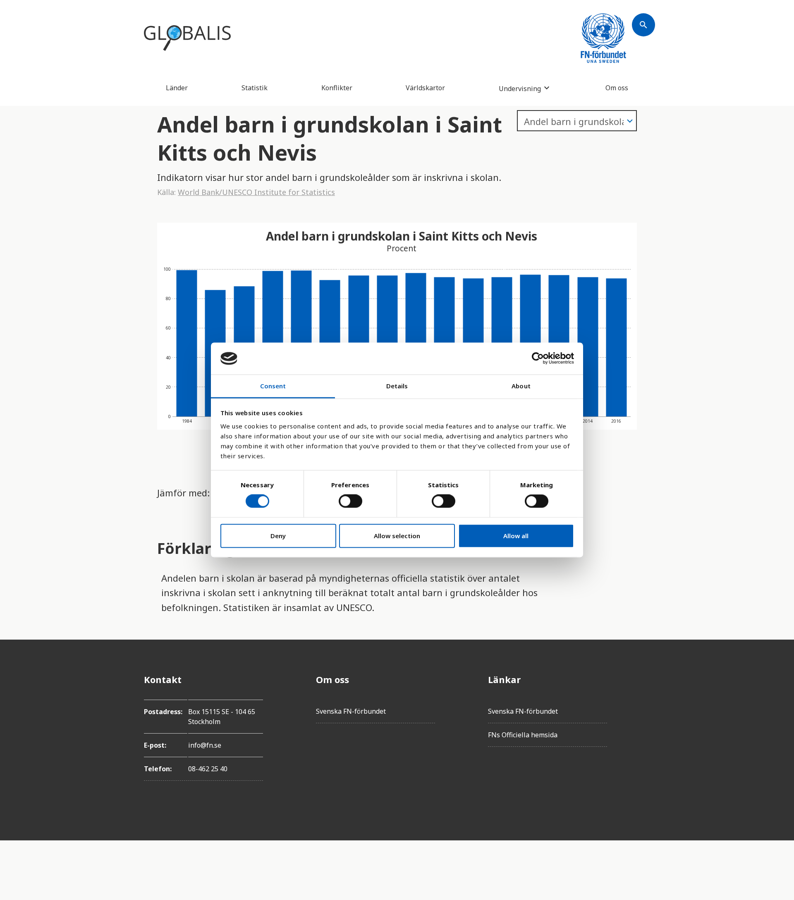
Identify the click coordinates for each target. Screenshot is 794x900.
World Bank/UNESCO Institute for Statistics (256, 192)
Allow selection (397, 536)
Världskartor (425, 88)
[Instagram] (643, 725)
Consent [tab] (273, 386)
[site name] (187, 38)
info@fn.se (204, 745)
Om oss (616, 88)
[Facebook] (643, 679)
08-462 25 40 (207, 768)
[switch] (350, 501)
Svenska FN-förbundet (351, 711)
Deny (278, 536)
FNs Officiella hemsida (522, 734)
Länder (177, 88)
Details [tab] (397, 386)
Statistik (255, 88)
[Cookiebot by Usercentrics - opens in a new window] (538, 358)
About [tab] (521, 386)
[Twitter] (643, 702)
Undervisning (520, 88)
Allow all (516, 536)
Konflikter (336, 88)
